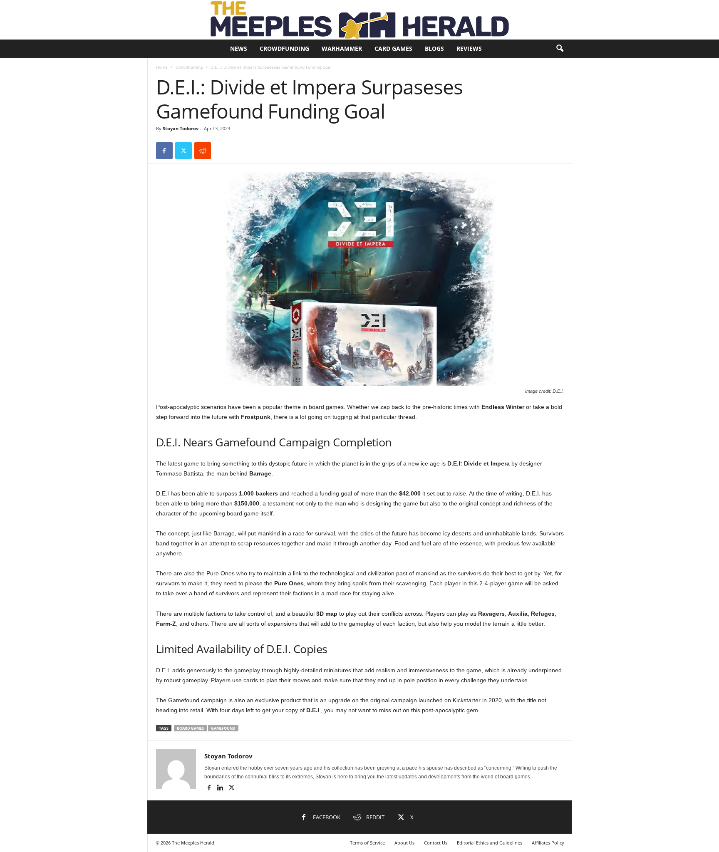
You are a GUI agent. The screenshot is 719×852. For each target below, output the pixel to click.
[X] (183, 150)
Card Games (393, 48)
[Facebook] (164, 150)
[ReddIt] (202, 150)
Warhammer (342, 48)
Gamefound (223, 728)
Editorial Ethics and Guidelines (489, 843)
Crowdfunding (284, 48)
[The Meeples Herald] (359, 20)
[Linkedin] (221, 788)
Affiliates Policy (548, 843)
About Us (404, 843)
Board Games (190, 728)
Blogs (434, 48)
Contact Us (435, 843)
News (238, 48)
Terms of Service (367, 843)
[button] (559, 49)
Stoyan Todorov (180, 128)
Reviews (469, 48)
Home (162, 67)
